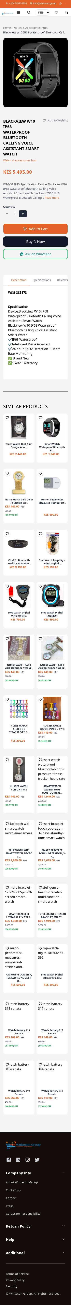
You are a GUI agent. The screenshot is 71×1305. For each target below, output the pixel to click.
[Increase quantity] (23, 213)
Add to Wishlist (58, 120)
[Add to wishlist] (7, 417)
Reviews (62, 280)
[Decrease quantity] (7, 213)
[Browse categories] (18, 12)
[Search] (29, 12)
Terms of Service (17, 1274)
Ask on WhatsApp (38, 254)
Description (18, 280)
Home (7, 28)
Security (11, 1286)
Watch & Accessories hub (30, 28)
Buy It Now (35, 241)
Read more (52, 197)
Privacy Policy (15, 1280)
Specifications (42, 280)
